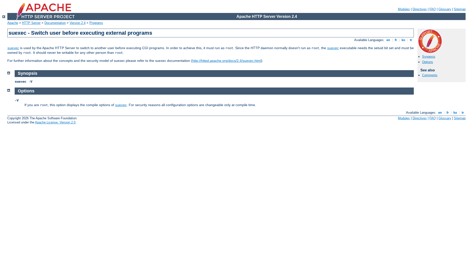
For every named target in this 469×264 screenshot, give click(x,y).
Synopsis (428, 56)
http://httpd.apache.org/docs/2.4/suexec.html (226, 61)
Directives (420, 9)
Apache (12, 23)
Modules (404, 9)
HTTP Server (31, 23)
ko (403, 40)
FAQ (432, 9)
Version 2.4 (77, 23)
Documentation (55, 23)
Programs (96, 23)
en (388, 40)
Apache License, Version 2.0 (55, 122)
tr (411, 40)
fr (396, 40)
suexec (13, 48)
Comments (429, 75)
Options (427, 62)
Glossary (444, 9)
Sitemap (460, 9)
